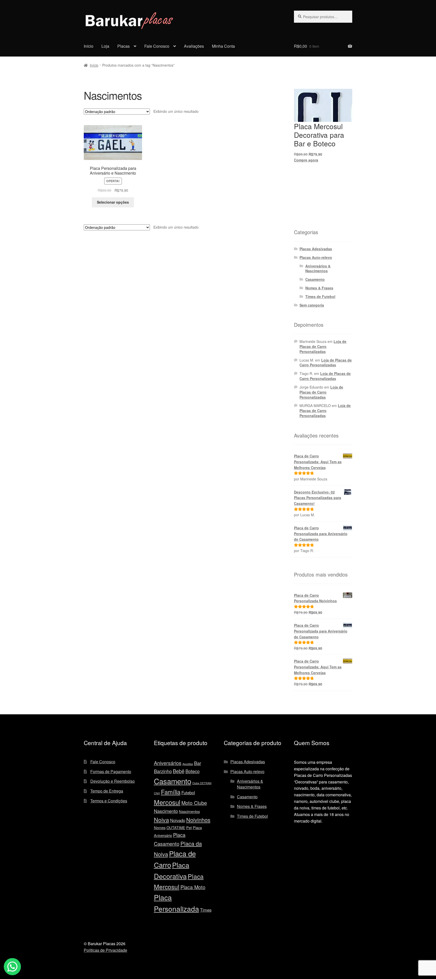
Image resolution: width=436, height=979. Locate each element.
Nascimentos (189, 811)
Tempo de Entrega (106, 791)
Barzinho (163, 771)
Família (170, 791)
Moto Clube (194, 802)
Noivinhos (198, 820)
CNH (157, 793)
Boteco (192, 771)
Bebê (178, 771)
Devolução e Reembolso (112, 781)
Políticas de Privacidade (105, 950)
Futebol (188, 793)
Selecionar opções (113, 202)
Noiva (161, 819)
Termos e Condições (108, 801)
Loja (105, 46)
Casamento (315, 279)
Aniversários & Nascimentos (318, 268)
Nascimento (166, 811)
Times (205, 910)
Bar (197, 763)
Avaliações (194, 46)
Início (88, 46)
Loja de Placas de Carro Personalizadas (322, 346)
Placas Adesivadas (315, 248)
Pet (189, 827)
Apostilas (187, 764)
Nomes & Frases (319, 287)
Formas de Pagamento (110, 771)
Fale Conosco (156, 46)
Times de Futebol (320, 296)
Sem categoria (311, 305)
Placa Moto (192, 887)
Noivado (177, 820)
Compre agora (306, 159)
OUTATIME (176, 827)
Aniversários (167, 763)
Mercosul (167, 802)
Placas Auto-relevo (315, 257)
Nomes (160, 827)
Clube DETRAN (201, 783)
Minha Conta (223, 46)
